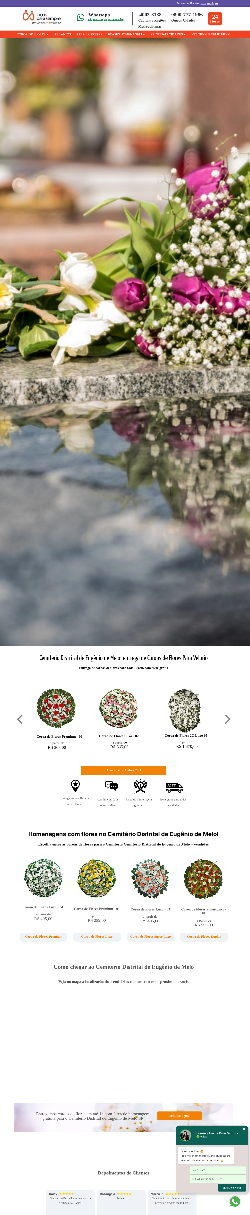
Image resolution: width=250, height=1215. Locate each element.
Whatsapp (99, 14)
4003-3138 (150, 14)
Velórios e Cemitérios (210, 34)
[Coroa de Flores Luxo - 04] (43, 880)
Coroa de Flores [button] (31, 34)
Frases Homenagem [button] (125, 34)
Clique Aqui (209, 3)
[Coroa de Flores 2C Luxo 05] (184, 710)
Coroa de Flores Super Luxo (150, 936)
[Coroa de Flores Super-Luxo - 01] (203, 881)
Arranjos (62, 34)
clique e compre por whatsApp (106, 19)
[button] (43, 937)
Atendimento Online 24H (123, 770)
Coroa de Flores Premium (43, 936)
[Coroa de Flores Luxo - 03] (150, 881)
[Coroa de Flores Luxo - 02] (118, 711)
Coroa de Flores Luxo (97, 936)
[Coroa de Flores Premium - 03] (56, 711)
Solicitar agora (179, 1116)
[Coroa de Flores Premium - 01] (96, 881)
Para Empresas (89, 34)
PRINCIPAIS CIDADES (167, 34)
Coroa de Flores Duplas (204, 936)
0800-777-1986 (187, 14)
